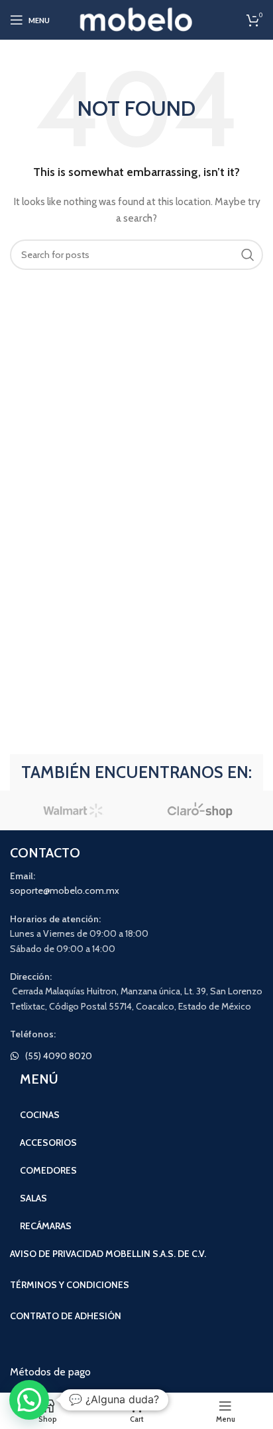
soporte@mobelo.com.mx (64, 890)
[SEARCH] (248, 254)
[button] (29, 1400)
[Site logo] (137, 18)
